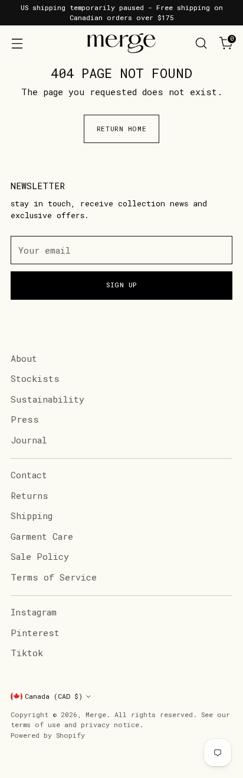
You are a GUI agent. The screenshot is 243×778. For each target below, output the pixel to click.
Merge (96, 714)
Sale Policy (40, 556)
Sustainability (47, 399)
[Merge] (121, 43)
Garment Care (42, 536)
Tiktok (27, 653)
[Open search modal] (201, 43)
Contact (29, 475)
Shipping (31, 515)
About (24, 358)
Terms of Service (54, 577)
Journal (29, 440)
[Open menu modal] (17, 43)
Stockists (35, 378)
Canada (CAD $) (54, 696)
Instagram (34, 612)
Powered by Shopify (48, 735)
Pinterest (35, 632)
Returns (29, 495)
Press (25, 419)
